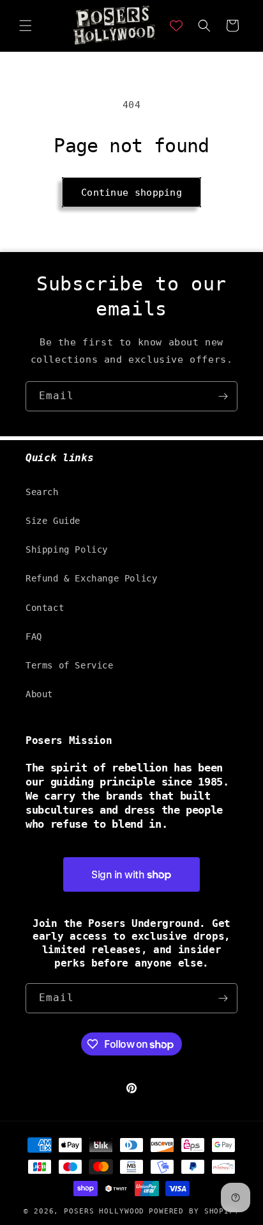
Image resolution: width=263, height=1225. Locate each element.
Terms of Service (70, 665)
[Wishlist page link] (176, 25)
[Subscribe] (223, 396)
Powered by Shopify (194, 1211)
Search (42, 492)
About (39, 694)
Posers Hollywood (104, 1211)
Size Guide (53, 521)
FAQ (34, 636)
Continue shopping (131, 192)
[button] (25, 26)
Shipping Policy (67, 549)
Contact (45, 608)
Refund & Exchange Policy (91, 578)
